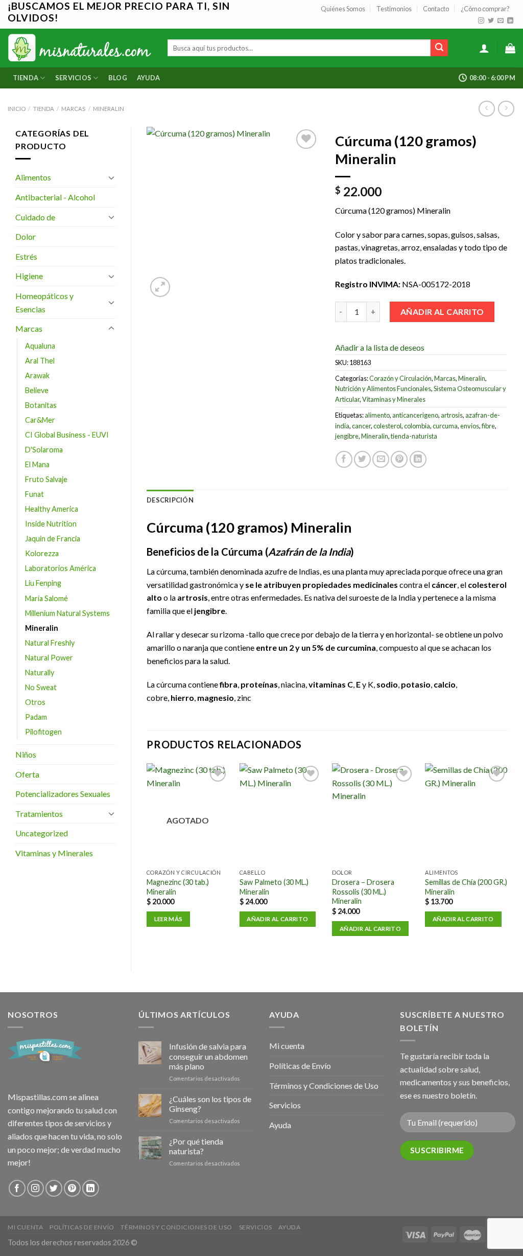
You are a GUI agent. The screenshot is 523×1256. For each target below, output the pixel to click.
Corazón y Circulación (400, 378)
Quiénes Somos (343, 9)
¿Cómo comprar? (485, 9)
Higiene (29, 276)
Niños (25, 754)
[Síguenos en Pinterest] (72, 1188)
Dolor (25, 236)
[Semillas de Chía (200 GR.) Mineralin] (466, 813)
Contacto (436, 9)
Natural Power (49, 657)
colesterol (387, 426)
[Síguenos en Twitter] (491, 21)
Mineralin (108, 108)
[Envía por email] (380, 459)
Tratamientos (39, 813)
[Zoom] (160, 287)
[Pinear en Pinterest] (399, 459)
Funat (34, 494)
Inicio (17, 108)
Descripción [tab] (170, 500)
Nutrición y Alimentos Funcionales (383, 388)
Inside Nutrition (51, 523)
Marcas (73, 108)
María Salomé (46, 598)
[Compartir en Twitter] (362, 459)
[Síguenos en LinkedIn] (510, 21)
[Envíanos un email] (500, 21)
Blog (117, 78)
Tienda (26, 78)
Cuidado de (35, 217)
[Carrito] (510, 48)
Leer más (168, 919)
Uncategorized (41, 833)
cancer (361, 426)
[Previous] (147, 858)
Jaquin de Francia (52, 538)
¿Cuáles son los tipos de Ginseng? (210, 1103)
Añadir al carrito (442, 311)
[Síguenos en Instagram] (481, 21)
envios (469, 426)
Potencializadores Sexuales (62, 793)
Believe (37, 390)
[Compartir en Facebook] (344, 459)
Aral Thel (40, 360)
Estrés (26, 256)
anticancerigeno (415, 415)
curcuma (445, 426)
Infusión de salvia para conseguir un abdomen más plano (208, 1055)
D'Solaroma (44, 449)
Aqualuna (40, 345)
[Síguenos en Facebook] (17, 1188)
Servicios (73, 78)
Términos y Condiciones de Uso (323, 1085)
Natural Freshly (50, 642)
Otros (35, 702)
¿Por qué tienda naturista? (196, 1146)
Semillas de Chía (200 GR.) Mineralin (466, 887)
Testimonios (394, 9)
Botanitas (41, 405)
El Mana (37, 464)
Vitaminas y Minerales (54, 853)
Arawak (37, 375)
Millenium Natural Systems (67, 613)
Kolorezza (42, 553)
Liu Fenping (43, 583)
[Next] (507, 858)
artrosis (452, 415)
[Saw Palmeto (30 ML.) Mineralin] (281, 813)
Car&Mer (40, 420)
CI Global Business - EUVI (67, 434)
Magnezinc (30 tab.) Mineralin (178, 887)
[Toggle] (111, 177)
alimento (377, 415)
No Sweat (41, 687)
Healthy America (51, 509)
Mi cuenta (286, 1046)
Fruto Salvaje (46, 479)
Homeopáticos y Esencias (44, 302)
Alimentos (33, 177)
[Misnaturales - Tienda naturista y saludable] (80, 48)
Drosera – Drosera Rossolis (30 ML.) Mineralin (363, 891)
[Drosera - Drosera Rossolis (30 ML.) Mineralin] (373, 813)
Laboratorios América (60, 568)
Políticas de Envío (300, 1065)
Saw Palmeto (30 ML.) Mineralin (274, 887)
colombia (417, 426)
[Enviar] (439, 48)
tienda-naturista (414, 436)
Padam (36, 717)
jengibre (347, 436)
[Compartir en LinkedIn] (418, 459)
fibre (488, 426)
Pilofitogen (43, 731)
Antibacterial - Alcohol (55, 197)
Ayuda (148, 78)
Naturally (39, 672)
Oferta (27, 774)
